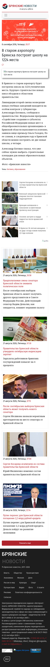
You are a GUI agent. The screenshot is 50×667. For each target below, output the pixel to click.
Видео (21, 587)
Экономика (8, 578)
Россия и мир (9, 582)
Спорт (33, 582)
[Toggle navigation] (5, 15)
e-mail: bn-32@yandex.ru (12, 644)
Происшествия (32, 573)
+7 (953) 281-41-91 (37, 638)
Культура (23, 582)
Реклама (7, 592)
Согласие (7, 597)
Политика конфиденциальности (28, 592)
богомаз (10, 169)
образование (19, 169)
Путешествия (9, 587)
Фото (31, 587)
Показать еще (25, 543)
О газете (40, 587)
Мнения (20, 578)
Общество (18, 573)
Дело (30, 578)
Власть (6, 573)
